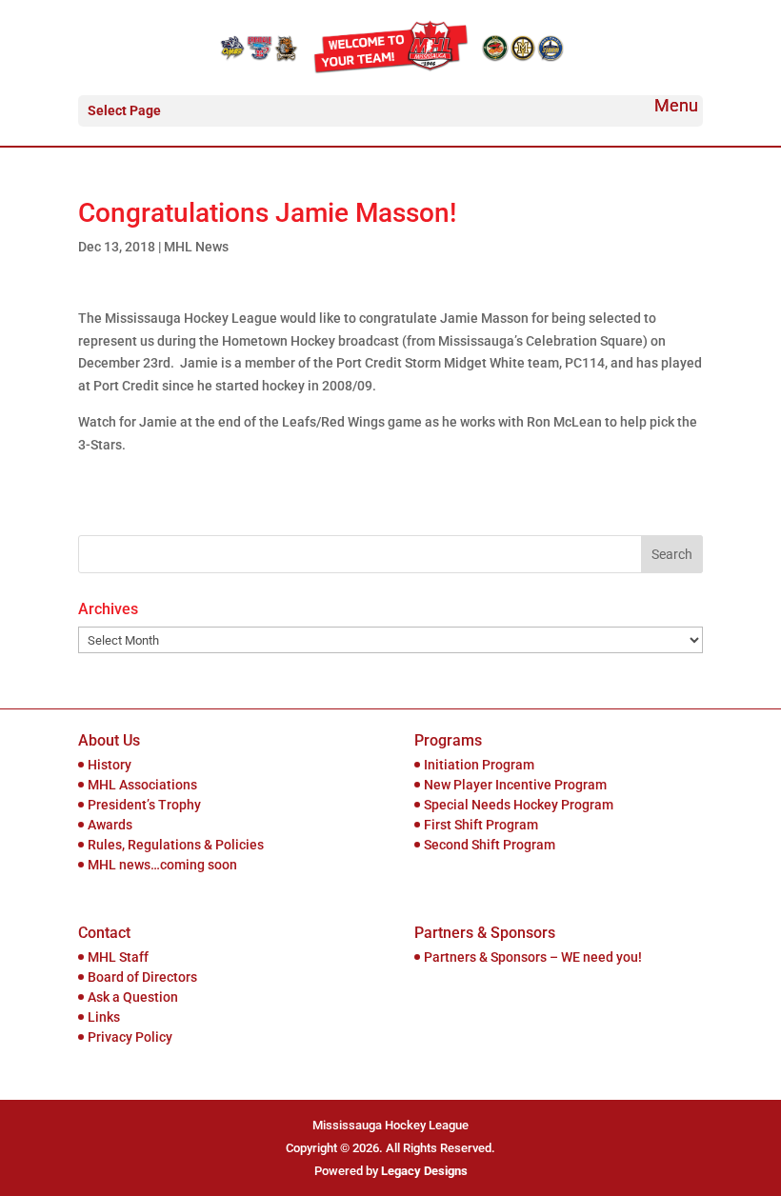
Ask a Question (133, 997)
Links (104, 1017)
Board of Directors (142, 977)
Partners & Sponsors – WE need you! (533, 957)
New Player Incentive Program (515, 784)
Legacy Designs (424, 1171)
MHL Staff (118, 957)
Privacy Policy (130, 1037)
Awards (110, 824)
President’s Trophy (144, 804)
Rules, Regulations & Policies (176, 844)
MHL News (196, 246)
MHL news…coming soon (162, 864)
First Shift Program (481, 824)
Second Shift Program (489, 844)
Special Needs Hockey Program (518, 804)
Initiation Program (479, 764)
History (109, 764)
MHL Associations (142, 784)
